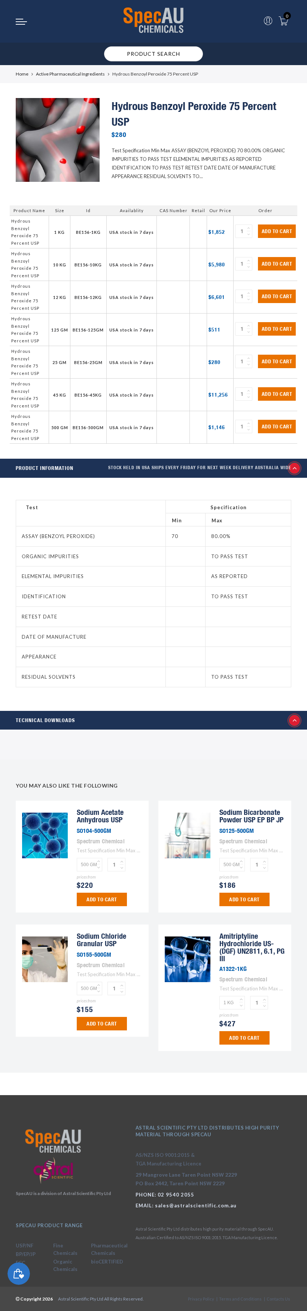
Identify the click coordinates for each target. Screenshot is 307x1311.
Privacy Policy (201, 1298)
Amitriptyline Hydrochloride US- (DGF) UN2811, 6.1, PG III (252, 947)
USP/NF (24, 1246)
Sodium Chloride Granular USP (101, 939)
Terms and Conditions (240, 1298)
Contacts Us (278, 1298)
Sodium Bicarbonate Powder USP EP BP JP (251, 815)
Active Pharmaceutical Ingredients (70, 74)
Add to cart (277, 231)
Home (22, 74)
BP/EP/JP (26, 1254)
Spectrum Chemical (101, 841)
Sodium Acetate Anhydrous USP (100, 815)
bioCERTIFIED (107, 1262)
